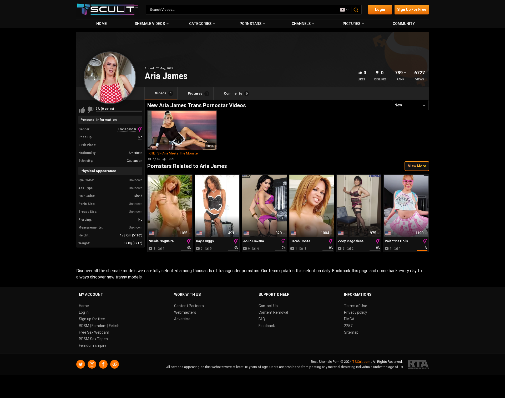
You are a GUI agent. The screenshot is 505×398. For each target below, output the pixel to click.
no (140, 137)
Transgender (127, 129)
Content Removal (273, 312)
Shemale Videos (150, 24)
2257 (348, 326)
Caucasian (134, 161)
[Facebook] (103, 364)
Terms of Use (355, 306)
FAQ (262, 319)
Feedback (267, 326)
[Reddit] (114, 364)
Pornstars (250, 24)
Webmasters (185, 312)
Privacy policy (355, 312)
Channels (301, 24)
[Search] (356, 9)
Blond (138, 196)
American (135, 153)
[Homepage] (107, 10)
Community (404, 24)
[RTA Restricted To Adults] (418, 364)
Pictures (351, 24)
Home (101, 24)
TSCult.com (361, 362)
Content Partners (189, 306)
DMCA (349, 319)
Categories (200, 24)
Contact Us (268, 306)
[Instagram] (92, 364)
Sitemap (351, 332)
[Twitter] (80, 364)
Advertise (182, 319)
